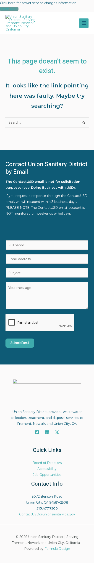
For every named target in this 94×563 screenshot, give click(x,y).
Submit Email (19, 343)
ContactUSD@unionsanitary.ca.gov (47, 514)
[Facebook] (37, 432)
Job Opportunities (47, 475)
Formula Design (57, 549)
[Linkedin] (47, 432)
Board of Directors (47, 463)
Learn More (9, 9)
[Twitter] (57, 432)
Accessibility (47, 469)
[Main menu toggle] (84, 23)
